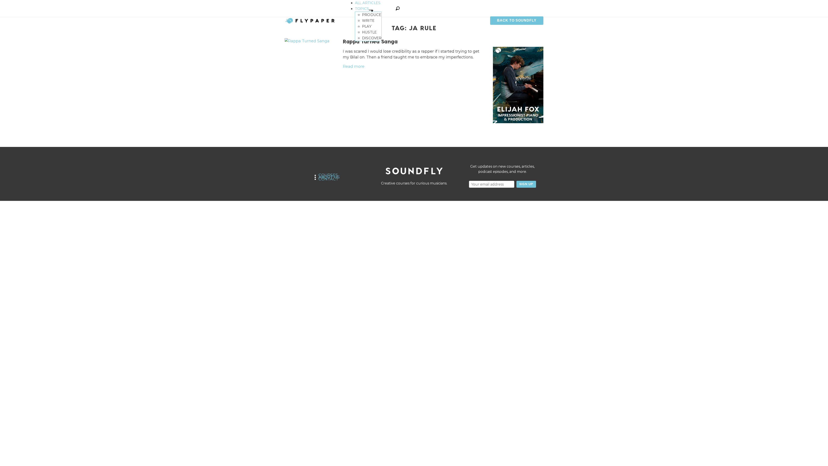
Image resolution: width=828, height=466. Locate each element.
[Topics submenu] (370, 10)
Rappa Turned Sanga (370, 41)
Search (397, 8)
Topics (362, 8)
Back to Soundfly (516, 20)
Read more (353, 66)
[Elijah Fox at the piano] (518, 85)
